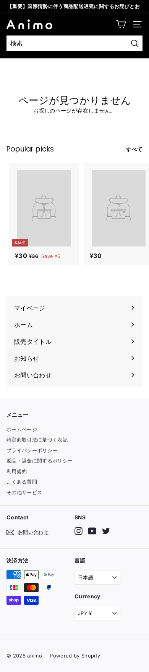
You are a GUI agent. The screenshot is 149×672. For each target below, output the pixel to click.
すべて (134, 149)
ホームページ (21, 429)
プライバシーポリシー (32, 450)
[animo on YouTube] (92, 531)
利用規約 (16, 471)
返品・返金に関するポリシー (39, 461)
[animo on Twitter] (106, 531)
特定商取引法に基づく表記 (37, 440)
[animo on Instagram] (78, 531)
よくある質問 (21, 482)
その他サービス (24, 492)
